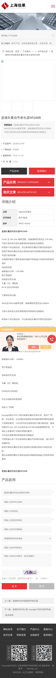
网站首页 (7, 629)
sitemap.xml (32, 668)
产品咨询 (14, 171)
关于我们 (21, 629)
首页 (17, 51)
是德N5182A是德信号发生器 (25, 601)
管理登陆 (39, 672)
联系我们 (42, 171)
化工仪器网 (28, 672)
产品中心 (34, 629)
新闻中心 (48, 629)
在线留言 (34, 635)
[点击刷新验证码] (30, 572)
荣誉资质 (21, 635)
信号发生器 (43, 51)
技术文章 (7, 635)
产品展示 (27, 51)
